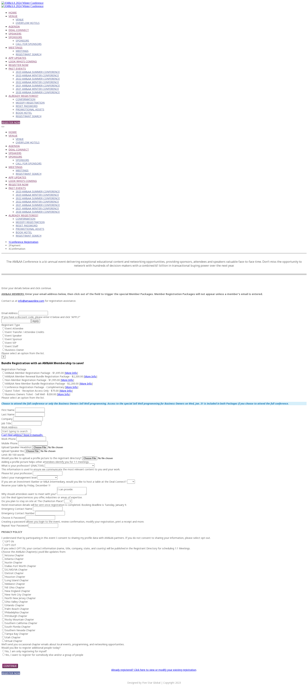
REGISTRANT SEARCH (28, 54)
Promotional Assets (30, 109)
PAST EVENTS (17, 68)
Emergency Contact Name (16, 508)
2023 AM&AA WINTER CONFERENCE (37, 75)
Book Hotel (24, 113)
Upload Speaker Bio (12, 451)
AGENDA (14, 26)
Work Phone (8, 439)
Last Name (7, 414)
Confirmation (25, 99)
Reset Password (27, 106)
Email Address (9, 313)
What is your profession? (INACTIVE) (22, 465)
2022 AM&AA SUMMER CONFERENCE (38, 78)
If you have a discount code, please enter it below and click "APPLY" (40, 317)
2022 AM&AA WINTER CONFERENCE (37, 82)
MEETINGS (15, 47)
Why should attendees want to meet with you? (28, 494)
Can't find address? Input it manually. (22, 434)
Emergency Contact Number (18, 513)
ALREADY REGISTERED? (23, 96)
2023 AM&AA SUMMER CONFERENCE (38, 72)
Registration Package (13, 369)
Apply (35, 321)
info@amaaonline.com (31, 300)
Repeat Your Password (14, 525)
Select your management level (19, 477)
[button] (10, 122)
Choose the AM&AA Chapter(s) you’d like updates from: (33, 551)
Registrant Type (10, 325)
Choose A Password (13, 517)
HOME (13, 12)
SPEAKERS (15, 33)
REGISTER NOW (18, 65)
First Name (7, 410)
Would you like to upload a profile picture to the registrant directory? (41, 458)
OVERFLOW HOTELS (28, 23)
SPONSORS (15, 37)
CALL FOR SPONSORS (29, 44)
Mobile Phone (9, 443)
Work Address (9, 427)
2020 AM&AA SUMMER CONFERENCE (38, 92)
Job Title (6, 423)
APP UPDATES (17, 58)
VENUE (13, 16)
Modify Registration (30, 102)
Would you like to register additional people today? (31, 647)
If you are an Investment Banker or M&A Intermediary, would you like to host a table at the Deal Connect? (63, 481)
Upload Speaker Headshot (16, 447)
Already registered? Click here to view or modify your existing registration (153, 669)
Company (6, 419)
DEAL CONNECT (19, 30)
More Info (71, 373)
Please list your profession (16, 473)
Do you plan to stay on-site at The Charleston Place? (32, 501)
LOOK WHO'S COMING (23, 61)
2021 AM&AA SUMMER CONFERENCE (38, 85)
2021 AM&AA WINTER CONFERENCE (37, 89)
